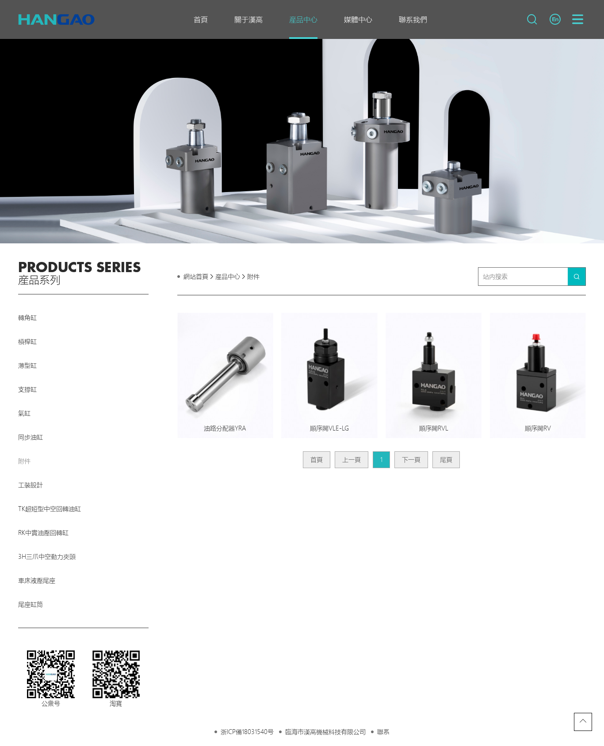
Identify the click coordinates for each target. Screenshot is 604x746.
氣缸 (24, 413)
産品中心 (303, 19)
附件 (24, 461)
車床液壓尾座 (36, 580)
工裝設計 (30, 485)
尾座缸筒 (30, 604)
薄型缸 (27, 365)
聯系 (383, 732)
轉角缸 (27, 318)
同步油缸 (30, 437)
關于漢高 (248, 19)
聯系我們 (413, 19)
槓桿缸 (27, 342)
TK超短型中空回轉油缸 (49, 509)
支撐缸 (27, 389)
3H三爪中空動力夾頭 (47, 557)
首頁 (201, 19)
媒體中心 (358, 19)
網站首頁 (195, 277)
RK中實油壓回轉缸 (43, 533)
